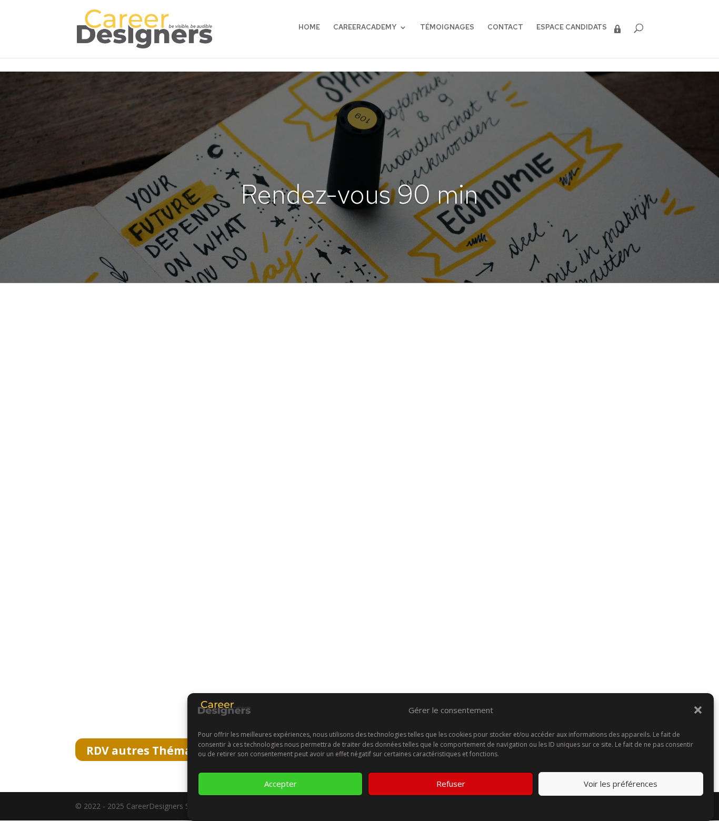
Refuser (450, 783)
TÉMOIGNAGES (447, 28)
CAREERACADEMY (364, 28)
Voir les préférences (620, 783)
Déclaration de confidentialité (484, 806)
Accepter (280, 783)
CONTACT (505, 28)
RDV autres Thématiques (157, 750)
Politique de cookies (404, 806)
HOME (309, 28)
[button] (698, 710)
